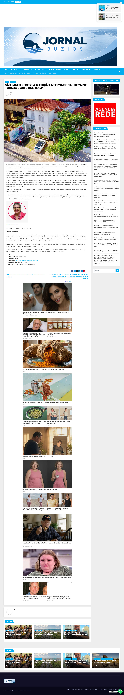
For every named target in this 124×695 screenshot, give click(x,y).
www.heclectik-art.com (12, 225)
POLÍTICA (76, 69)
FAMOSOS (117, 689)
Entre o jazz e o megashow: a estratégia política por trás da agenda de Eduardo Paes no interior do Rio (106, 227)
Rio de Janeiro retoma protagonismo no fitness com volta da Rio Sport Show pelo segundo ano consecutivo (106, 209)
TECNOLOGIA (53, 73)
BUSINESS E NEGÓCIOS (39, 73)
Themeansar (28, 690)
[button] (119, 71)
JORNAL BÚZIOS (13, 81)
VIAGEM (110, 689)
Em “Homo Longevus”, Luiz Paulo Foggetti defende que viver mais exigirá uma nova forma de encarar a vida (105, 148)
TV (113, 689)
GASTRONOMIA (86, 69)
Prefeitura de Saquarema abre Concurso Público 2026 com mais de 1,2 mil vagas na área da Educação (105, 175)
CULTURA (13, 69)
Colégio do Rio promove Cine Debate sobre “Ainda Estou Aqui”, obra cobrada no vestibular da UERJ (106, 188)
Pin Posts (92, 689)
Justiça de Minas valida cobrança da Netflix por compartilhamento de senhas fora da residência (105, 195)
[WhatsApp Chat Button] (120, 691)
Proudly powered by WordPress (10, 690)
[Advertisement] (62, 16)
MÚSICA (87, 689)
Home (68, 689)
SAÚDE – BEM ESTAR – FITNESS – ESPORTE (17, 73)
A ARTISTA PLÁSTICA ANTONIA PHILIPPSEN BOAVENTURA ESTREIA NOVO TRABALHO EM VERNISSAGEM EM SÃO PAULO (69, 277)
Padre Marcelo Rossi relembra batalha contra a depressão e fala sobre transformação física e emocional (106, 202)
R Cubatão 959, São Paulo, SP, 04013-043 (27, 260)
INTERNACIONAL (40, 69)
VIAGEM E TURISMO (54, 69)
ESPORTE (97, 69)
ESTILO (66, 69)
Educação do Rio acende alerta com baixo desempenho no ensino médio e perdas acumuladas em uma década (105, 134)
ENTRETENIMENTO (25, 69)
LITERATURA (74, 630)
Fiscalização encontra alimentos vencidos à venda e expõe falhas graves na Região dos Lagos (105, 245)
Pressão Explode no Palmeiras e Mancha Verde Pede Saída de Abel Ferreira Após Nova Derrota (106, 181)
